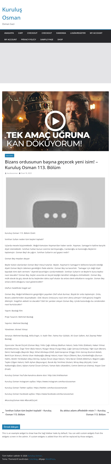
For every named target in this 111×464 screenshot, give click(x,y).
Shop (60, 39)
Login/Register (78, 33)
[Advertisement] (55, 63)
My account (96, 33)
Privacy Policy (28, 39)
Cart (20, 33)
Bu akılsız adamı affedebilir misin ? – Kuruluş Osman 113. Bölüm (83, 412)
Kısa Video (9, 156)
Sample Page (46, 39)
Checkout (32, 33)
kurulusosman (12, 173)
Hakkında (61, 33)
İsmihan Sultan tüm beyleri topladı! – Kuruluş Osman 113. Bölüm (28, 412)
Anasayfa (9, 33)
